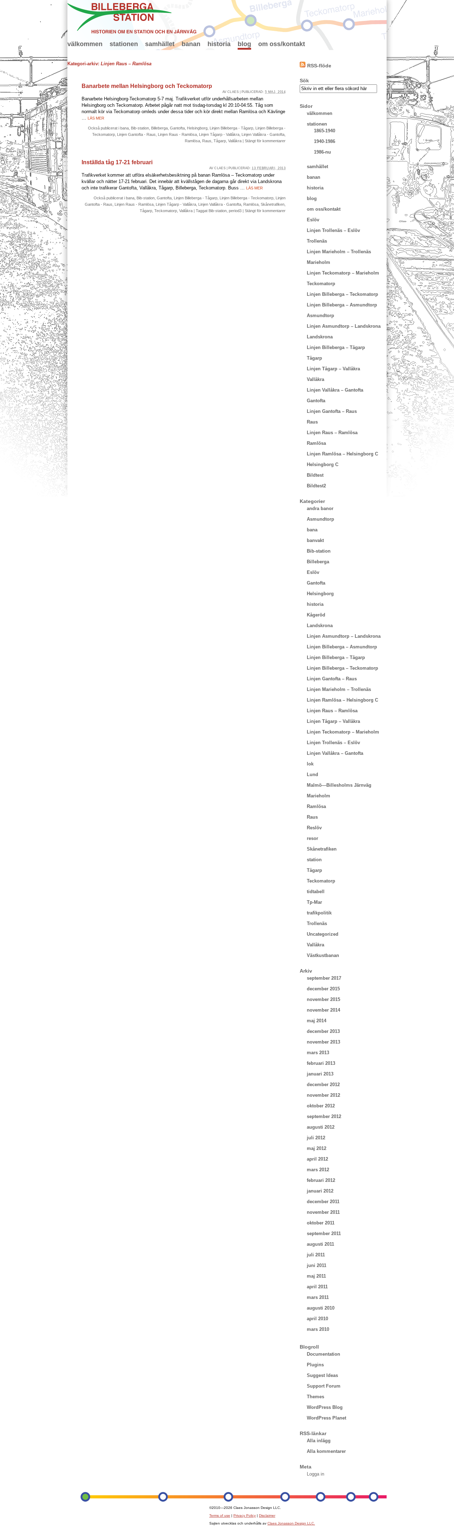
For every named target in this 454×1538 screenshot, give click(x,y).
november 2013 (323, 1042)
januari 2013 (320, 1074)
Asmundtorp (320, 315)
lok (310, 764)
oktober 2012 (321, 1105)
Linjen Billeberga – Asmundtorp (342, 305)
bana (124, 128)
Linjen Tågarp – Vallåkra (333, 368)
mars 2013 (318, 1052)
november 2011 (323, 1212)
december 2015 (323, 988)
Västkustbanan (323, 955)
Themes (315, 1396)
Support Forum (323, 1386)
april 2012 (317, 1159)
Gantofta (177, 128)
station (314, 859)
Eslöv (313, 219)
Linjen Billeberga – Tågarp (336, 347)
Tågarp (220, 141)
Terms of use (219, 1515)
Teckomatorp (165, 211)
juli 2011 (316, 1254)
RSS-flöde (319, 65)
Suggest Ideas (322, 1375)
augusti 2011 (320, 1244)
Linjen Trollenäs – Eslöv (333, 230)
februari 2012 (321, 1180)
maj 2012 (316, 1148)
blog (244, 44)
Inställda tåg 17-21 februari (117, 162)
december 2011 (323, 1201)
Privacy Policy (244, 1515)
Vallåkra (235, 141)
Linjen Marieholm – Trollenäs (339, 251)
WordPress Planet (326, 1418)
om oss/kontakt (281, 44)
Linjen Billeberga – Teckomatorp (342, 294)
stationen (124, 44)
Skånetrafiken (272, 204)
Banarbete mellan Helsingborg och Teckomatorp (147, 86)
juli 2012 (316, 1137)
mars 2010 (318, 1329)
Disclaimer (267, 1515)
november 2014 (323, 1010)
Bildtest (315, 475)
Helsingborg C (322, 464)
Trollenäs (317, 241)
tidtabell (316, 891)
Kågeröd (316, 615)
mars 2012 (318, 1169)
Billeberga (159, 128)
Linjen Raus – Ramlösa (332, 432)
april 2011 (317, 1286)
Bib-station (140, 128)
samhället (160, 44)
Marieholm (318, 262)
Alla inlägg (319, 1440)
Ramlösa (192, 141)
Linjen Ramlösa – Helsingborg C (342, 454)
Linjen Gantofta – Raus (332, 411)
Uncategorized (322, 934)
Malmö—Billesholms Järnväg (339, 785)
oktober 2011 (320, 1223)
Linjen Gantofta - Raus (136, 134)
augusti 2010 (320, 1308)
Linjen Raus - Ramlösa (177, 134)
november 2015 (323, 999)
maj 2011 (316, 1276)
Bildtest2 (316, 485)
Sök (304, 80)
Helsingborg (197, 128)
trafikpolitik (319, 912)
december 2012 (323, 1084)
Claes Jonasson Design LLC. (291, 1523)
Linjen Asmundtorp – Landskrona (344, 326)
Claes (233, 92)
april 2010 (317, 1318)
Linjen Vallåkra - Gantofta (263, 134)
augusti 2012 (320, 1127)
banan (191, 44)
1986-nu (322, 152)
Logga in (315, 1474)
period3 (235, 211)
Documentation (323, 1354)
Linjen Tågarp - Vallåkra (219, 134)
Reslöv (314, 827)
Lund (312, 774)
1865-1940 (324, 130)
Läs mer (96, 118)
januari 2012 (320, 1191)
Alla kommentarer (326, 1451)
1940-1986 (324, 141)
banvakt (315, 540)
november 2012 (323, 1095)
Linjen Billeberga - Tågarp (231, 128)
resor (312, 838)
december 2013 (323, 1031)
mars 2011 (318, 1297)
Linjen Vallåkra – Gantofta (335, 390)
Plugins (315, 1364)
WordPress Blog (325, 1407)
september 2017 (324, 978)
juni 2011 (316, 1265)
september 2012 (324, 1116)
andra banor (320, 508)
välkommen (85, 44)
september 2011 (324, 1233)
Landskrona (320, 336)
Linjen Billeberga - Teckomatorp (246, 198)
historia (219, 44)
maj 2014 (316, 1020)
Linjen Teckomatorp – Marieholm (343, 273)
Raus (206, 141)
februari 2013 (321, 1063)
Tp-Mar (314, 902)
